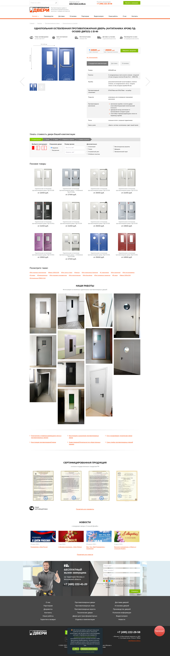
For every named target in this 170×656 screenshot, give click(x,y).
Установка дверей (122, 606)
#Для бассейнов (87, 275)
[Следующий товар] (148, 81)
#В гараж (115, 275)
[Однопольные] (33, 148)
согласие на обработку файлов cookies (84, 637)
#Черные (77, 272)
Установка (73, 16)
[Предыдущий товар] (22, 81)
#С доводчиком (104, 272)
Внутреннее (55, 150)
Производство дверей (122, 609)
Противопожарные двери (85, 602)
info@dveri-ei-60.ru (77, 4)
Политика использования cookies (85, 652)
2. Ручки (47, 139)
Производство (48, 16)
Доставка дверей (122, 602)
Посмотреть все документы (85, 509)
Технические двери (85, 613)
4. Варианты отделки (68, 139)
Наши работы (113, 16)
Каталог (34, 16)
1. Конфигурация (36, 139)
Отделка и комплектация (85, 619)
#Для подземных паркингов (102, 275)
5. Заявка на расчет (83, 139)
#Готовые (32, 275)
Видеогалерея (99, 16)
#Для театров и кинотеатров (38, 272)
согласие (112, 584)
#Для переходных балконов (90, 272)
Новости (121, 619)
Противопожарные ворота (84, 609)
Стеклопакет (92, 146)
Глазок (90, 149)
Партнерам (85, 16)
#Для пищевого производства (58, 275)
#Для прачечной (115, 272)
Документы (48, 609)
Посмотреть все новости (85, 554)
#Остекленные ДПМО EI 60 (38, 278)
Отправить (134, 591)
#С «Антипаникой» (92, 57)
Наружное (55, 148)
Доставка (61, 16)
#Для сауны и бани (66, 272)
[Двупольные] (44, 148)
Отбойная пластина (94, 154)
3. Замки (55, 139)
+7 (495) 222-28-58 (104, 4)
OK (76, 649)
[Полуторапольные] (38, 148)
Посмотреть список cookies (89, 649)
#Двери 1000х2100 (53, 272)
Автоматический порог (121, 151)
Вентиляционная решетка (122, 146)
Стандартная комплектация (97, 63)
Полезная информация (122, 613)
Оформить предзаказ (129, 50)
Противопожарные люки (85, 606)
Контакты (135, 16)
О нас (125, 16)
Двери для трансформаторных (85, 616)
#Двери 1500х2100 (125, 275)
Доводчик (117, 149)
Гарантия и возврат (48, 619)
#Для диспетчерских (75, 275)
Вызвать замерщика (131, 3)
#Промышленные (42, 275)
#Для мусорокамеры (128, 272)
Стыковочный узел (93, 151)
